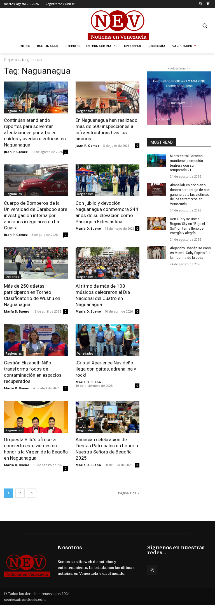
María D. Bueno (88, 228)
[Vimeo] (208, 4)
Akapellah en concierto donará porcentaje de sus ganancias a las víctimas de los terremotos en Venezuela (190, 194)
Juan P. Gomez (16, 152)
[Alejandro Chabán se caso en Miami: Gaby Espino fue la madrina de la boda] (156, 252)
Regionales (14, 111)
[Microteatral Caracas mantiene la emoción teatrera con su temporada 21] (156, 160)
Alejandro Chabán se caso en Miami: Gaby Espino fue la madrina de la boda (190, 253)
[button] (204, 25)
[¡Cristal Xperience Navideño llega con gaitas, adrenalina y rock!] (107, 340)
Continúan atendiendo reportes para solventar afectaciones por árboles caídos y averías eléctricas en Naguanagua (35, 132)
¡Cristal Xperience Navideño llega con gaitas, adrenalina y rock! (106, 369)
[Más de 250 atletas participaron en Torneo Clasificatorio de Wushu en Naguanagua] (36, 263)
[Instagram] (200, 4)
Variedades (85, 353)
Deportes (12, 277)
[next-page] (31, 493)
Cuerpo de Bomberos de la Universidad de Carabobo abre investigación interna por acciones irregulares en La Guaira (35, 215)
